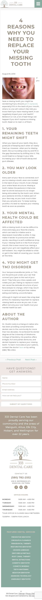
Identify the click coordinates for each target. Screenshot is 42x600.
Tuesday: (6, 503)
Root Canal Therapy (21, 556)
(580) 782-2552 (21, 477)
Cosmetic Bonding (21, 566)
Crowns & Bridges (21, 550)
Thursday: (7, 510)
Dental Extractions (21, 560)
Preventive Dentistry (21, 537)
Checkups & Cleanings (21, 540)
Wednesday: (8, 506)
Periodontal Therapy (21, 544)
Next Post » (31, 359)
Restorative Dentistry (21, 547)
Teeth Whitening (21, 569)
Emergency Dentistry (21, 579)
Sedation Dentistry (21, 573)
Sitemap (22, 593)
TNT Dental (33, 596)
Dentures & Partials (21, 553)
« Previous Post (13, 359)
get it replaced (30, 104)
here (21, 347)
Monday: (6, 499)
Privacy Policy (31, 593)
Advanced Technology (21, 576)
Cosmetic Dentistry (21, 563)
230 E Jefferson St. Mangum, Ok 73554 (21, 482)
